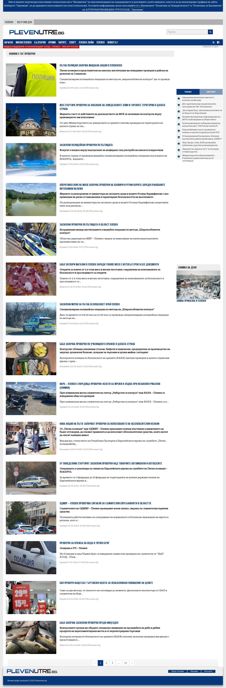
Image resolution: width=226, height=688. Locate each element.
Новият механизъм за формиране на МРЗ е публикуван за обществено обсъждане (201, 119)
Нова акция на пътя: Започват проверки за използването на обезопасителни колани (109, 423)
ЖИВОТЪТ (112, 42)
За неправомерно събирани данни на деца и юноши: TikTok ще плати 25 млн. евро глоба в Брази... (201, 125)
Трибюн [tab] (188, 91)
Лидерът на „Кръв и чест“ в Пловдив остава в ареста (200, 150)
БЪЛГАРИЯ (40, 42)
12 (125, 663)
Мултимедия (24, 22)
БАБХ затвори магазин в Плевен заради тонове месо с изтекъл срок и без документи (109, 264)
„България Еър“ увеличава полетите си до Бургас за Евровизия (202, 111)
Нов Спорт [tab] (211, 91)
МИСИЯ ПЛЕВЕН (24, 42)
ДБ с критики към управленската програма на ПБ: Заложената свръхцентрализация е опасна (199, 106)
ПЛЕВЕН (101, 42)
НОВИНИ (9, 22)
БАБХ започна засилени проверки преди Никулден (89, 623)
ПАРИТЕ (62, 42)
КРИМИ (52, 42)
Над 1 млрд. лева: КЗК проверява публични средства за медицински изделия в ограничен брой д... (200, 145)
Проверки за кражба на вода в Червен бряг (84, 543)
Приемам (137, 9)
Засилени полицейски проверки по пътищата (86, 145)
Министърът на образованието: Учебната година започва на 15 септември (198, 158)
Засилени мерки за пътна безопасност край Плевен (90, 304)
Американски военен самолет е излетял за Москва (198, 99)
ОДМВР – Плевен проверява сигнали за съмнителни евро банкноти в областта (105, 503)
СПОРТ (72, 42)
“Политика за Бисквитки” (207, 5)
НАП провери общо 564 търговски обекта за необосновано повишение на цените (106, 583)
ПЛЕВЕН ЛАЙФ (86, 42)
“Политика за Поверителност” (172, 5)
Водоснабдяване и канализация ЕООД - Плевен (32, 46)
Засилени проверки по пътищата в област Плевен (89, 224)
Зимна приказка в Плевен (191, 300)
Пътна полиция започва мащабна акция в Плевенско (91, 65)
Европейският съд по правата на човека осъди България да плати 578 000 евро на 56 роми (200, 132)
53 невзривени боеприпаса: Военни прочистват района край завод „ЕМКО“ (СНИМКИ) (202, 138)
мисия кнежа (70, 46)
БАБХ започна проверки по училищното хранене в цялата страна (97, 344)
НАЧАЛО (8, 42)
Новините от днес (210, 47)
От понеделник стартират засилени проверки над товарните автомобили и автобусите (111, 463)
